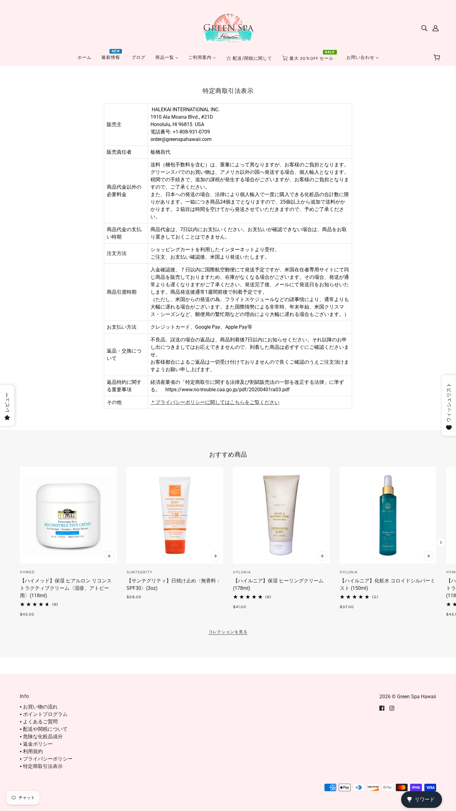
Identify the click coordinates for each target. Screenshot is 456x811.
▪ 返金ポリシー (36, 744)
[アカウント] (435, 28)
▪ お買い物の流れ (39, 707)
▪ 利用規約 (31, 751)
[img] (424, 28)
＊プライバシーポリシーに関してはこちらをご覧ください (214, 402)
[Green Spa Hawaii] (228, 27)
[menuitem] (84, 57)
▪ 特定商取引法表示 (41, 766)
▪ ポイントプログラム (44, 714)
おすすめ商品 (228, 454)
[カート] (438, 58)
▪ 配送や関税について (44, 729)
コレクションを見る (228, 632)
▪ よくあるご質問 (39, 722)
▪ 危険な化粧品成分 (41, 736)
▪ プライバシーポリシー (46, 759)
